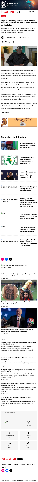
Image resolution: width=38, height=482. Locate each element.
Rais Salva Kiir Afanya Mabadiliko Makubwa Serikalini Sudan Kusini (17, 358)
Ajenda (10, 464)
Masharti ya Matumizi (17, 480)
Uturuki (4, 467)
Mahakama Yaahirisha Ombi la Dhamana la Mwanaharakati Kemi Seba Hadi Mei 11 (18, 384)
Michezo (16, 464)
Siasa (3, 16)
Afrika (4, 464)
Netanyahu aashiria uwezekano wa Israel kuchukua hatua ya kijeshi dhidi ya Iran (18, 343)
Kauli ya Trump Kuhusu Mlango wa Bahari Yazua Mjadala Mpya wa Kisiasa (18, 370)
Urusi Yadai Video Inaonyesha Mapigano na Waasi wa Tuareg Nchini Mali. (17, 398)
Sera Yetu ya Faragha (30, 480)
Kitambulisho (5, 480)
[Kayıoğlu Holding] (19, 5)
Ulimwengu (30, 464)
